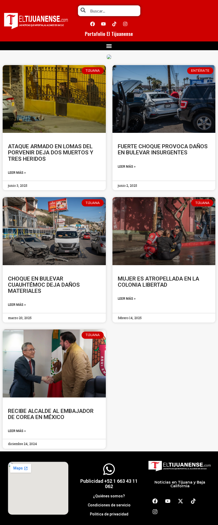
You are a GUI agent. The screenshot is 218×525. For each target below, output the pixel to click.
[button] (109, 45)
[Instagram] (125, 24)
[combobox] (109, 10)
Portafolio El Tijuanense (109, 33)
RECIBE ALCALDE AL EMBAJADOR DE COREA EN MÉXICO (51, 414)
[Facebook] (92, 24)
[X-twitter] (180, 501)
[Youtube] (103, 24)
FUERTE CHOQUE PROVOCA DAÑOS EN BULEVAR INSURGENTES (163, 149)
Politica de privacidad (109, 514)
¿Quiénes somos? (109, 496)
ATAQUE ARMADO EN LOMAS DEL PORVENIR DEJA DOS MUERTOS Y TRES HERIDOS (50, 152)
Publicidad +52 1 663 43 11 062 (109, 483)
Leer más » (17, 173)
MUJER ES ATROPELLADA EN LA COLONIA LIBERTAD (158, 282)
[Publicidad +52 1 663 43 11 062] (109, 469)
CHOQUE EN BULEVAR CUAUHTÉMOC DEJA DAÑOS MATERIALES (44, 285)
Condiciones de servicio (109, 505)
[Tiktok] (114, 24)
